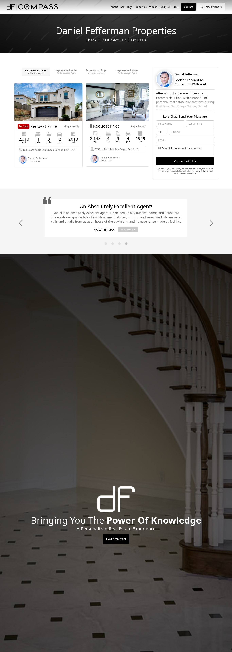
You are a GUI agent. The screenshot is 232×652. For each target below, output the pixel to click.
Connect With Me (185, 161)
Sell (122, 7)
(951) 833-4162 (169, 7)
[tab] (36, 72)
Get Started (116, 539)
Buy (129, 7)
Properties (141, 7)
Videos (153, 7)
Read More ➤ (128, 229)
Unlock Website (212, 7)
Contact (188, 7)
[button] (21, 223)
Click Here (203, 171)
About (114, 7)
